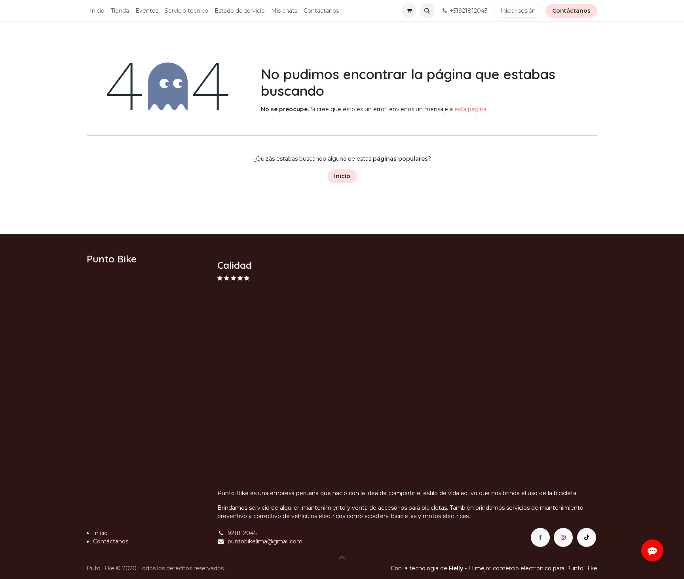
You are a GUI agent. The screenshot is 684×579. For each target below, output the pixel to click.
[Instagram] (563, 537)
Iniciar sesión (518, 10)
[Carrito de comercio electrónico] (408, 10)
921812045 (242, 533)
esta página (470, 109)
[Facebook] (540, 537)
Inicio (342, 176)
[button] (427, 10)
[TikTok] (586, 537)
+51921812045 (468, 10)
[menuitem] (97, 11)
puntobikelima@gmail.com (265, 541)
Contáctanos (571, 10)
